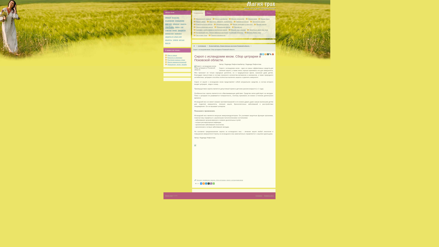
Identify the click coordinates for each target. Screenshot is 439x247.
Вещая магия (261, 24)
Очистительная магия (204, 24)
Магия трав (169, 196)
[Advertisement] (233, 167)
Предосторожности (218, 35)
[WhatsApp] (214, 184)
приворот (178, 34)
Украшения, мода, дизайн (177, 64)
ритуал (181, 40)
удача (175, 40)
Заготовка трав (201, 35)
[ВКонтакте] (261, 54)
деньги (168, 18)
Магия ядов (252, 19)
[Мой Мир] (268, 54)
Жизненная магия (223, 27)
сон (182, 27)
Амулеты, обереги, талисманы (220, 22)
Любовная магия (242, 22)
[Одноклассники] (265, 54)
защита (182, 30)
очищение (179, 21)
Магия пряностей (237, 19)
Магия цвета (200, 22)
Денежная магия (222, 24)
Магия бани (265, 19)
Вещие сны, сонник (238, 30)
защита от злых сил (173, 37)
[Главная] (194, 46)
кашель (212, 180)
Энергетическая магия (204, 27)
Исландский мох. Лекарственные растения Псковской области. (219, 33)
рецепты (168, 40)
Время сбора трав (254, 33)
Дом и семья (172, 55)
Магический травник (203, 19)
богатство (175, 18)
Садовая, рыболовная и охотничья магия (211, 30)
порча (177, 27)
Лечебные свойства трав (258, 30)
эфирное (176, 24)
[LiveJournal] (270, 54)
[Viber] (211, 184)
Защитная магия (259, 22)
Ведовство (238, 27)
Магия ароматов (221, 19)
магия (168, 24)
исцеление (169, 21)
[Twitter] (263, 54)
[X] (209, 184)
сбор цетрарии (221, 180)
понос (174, 30)
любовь (169, 27)
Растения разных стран (176, 60)
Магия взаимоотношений (176, 62)
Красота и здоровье (174, 58)
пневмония (206, 180)
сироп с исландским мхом (234, 180)
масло (167, 43)
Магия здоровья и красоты (243, 24)
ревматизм (169, 34)
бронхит (199, 180)
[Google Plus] (273, 54)
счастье (168, 30)
